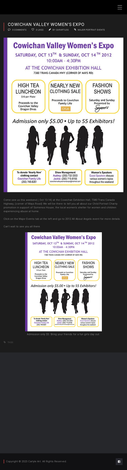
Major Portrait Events (91, 30)
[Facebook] (119, 461)
